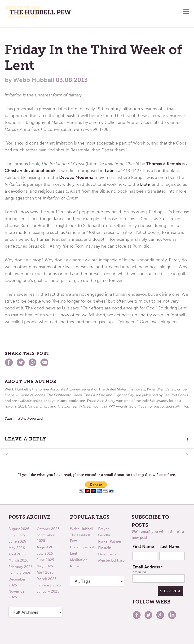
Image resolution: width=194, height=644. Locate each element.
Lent (73, 553)
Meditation (79, 560)
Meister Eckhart (111, 560)
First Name (143, 546)
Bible (145, 184)
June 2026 (17, 541)
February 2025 (49, 585)
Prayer (103, 529)
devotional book (39, 170)
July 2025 (45, 553)
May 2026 (17, 548)
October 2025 (48, 529)
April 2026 (17, 554)
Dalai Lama (107, 554)
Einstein (104, 548)
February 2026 (21, 567)
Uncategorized (31, 419)
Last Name (170, 546)
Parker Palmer (109, 541)
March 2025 (46, 579)
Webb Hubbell (81, 529)
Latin (110, 170)
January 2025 (48, 591)
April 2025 (45, 572)
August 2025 (47, 547)
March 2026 (18, 560)
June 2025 (45, 560)
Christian (13, 170)
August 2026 (19, 529)
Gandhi (104, 535)
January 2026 (20, 573)
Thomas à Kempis (163, 163)
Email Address (147, 567)
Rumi (74, 566)
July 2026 (17, 535)
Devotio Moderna (76, 177)
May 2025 (45, 566)
